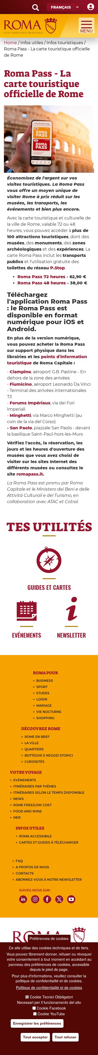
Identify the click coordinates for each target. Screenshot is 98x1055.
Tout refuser (65, 1037)
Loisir (41, 699)
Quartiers (34, 749)
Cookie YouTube (51, 1013)
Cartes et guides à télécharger (48, 842)
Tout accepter (35, 1037)
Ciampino (20, 371)
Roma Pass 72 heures (41, 276)
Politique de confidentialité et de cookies (49, 987)
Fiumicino (21, 384)
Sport (42, 687)
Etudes (42, 693)
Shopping (45, 718)
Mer (17, 817)
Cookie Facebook (51, 1008)
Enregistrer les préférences (37, 1023)
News (18, 799)
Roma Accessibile (35, 836)
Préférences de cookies (49, 938)
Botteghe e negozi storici (49, 755)
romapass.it (29, 474)
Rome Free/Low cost (32, 805)
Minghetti (20, 415)
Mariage (44, 705)
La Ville (32, 743)
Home (10, 42)
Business (44, 681)
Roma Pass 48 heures (42, 283)
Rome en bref (37, 737)
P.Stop (57, 267)
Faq (19, 861)
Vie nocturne (48, 712)
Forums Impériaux (30, 402)
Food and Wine (27, 811)
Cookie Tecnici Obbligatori (51, 996)
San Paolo (21, 427)
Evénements (24, 780)
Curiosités (34, 762)
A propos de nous (32, 867)
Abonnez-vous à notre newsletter (49, 880)
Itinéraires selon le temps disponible (48, 792)
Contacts (25, 873)
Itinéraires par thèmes (34, 786)
